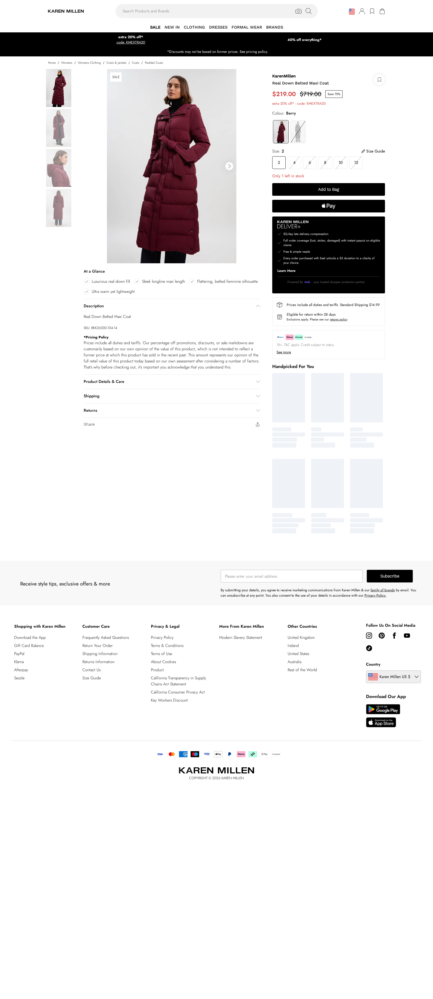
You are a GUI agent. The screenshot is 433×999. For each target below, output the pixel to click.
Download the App (30, 637)
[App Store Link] (383, 715)
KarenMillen (284, 76)
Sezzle (19, 678)
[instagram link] (369, 636)
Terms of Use (161, 654)
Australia (294, 662)
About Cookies (163, 662)
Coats (135, 62)
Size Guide (91, 678)
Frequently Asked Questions (105, 637)
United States (298, 654)
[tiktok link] (369, 648)
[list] (171, 166)
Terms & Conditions (167, 645)
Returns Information (98, 662)
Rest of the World (302, 670)
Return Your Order (97, 645)
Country (373, 664)
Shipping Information (100, 654)
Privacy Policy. (375, 595)
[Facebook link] (394, 636)
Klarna (19, 662)
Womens (66, 62)
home (52, 62)
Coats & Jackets (116, 62)
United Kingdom (301, 637)
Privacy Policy (162, 637)
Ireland (293, 645)
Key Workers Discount (169, 700)
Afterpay (21, 670)
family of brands (383, 590)
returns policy (338, 319)
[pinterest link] (382, 636)
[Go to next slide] (229, 166)
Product (157, 670)
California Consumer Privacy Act (178, 692)
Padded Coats (154, 62)
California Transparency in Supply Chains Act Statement (178, 681)
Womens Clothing (89, 62)
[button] (352, 12)
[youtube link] (407, 636)
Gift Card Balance (29, 645)
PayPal (19, 654)
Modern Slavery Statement (240, 637)
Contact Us (91, 670)
